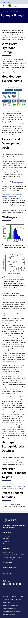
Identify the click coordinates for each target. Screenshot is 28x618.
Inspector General (8, 560)
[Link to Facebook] (4, 584)
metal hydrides (19, 433)
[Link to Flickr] (20, 584)
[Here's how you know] (14, 2)
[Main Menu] (3, 5)
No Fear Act (19, 599)
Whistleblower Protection (10, 608)
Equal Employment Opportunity (11, 611)
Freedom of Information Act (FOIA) (12, 557)
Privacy (22, 596)
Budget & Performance (9, 552)
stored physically (17, 111)
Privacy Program (7, 562)
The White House (7, 573)
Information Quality (8, 599)
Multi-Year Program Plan (17, 486)
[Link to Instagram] (7, 584)
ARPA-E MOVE (9, 504)
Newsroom (6, 538)
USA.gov (5, 570)
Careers (5, 544)
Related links (5, 210)
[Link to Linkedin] (10, 584)
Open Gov (6, 596)
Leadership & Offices (8, 536)
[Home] (14, 7)
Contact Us (6, 541)
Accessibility (14, 596)
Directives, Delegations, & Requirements (13, 554)
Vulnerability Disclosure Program (11, 605)
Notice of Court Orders (9, 614)
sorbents (10, 431)
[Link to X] (17, 584)
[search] (24, 5)
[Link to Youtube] (14, 584)
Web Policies (6, 602)
